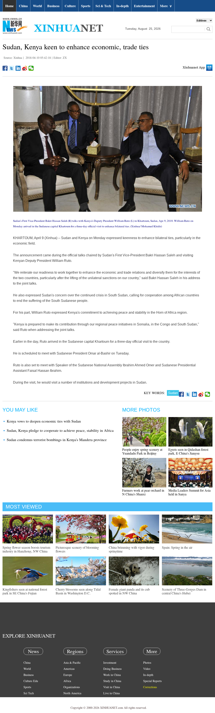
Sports (85, 5)
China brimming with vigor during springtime (131, 549)
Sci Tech (29, 693)
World (37, 5)
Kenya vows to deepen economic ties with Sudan (44, 421)
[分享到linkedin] (18, 68)
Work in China (112, 675)
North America (72, 693)
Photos (147, 663)
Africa (67, 681)
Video (146, 669)
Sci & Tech (103, 5)
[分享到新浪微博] (24, 68)
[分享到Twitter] (11, 68)
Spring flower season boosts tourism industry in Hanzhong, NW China (26, 549)
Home (9, 5)
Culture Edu (31, 681)
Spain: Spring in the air (177, 547)
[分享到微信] (31, 68)
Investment (109, 663)
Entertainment (144, 5)
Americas (69, 669)
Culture (70, 5)
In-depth (122, 5)
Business (53, 5)
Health (27, 699)
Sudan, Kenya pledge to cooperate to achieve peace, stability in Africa (60, 430)
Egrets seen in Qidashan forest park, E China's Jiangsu (188, 451)
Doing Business (112, 669)
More (166, 5)
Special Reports (152, 681)
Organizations (71, 687)
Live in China (111, 693)
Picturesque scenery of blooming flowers (77, 549)
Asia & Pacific (72, 663)
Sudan (173, 393)
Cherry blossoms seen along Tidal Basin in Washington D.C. (78, 591)
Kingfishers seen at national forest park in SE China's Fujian (25, 591)
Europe (67, 675)
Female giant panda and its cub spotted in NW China (129, 591)
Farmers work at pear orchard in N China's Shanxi (143, 492)
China (23, 5)
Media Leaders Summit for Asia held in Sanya (189, 492)
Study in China (112, 681)
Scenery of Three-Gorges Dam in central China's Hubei (184, 591)
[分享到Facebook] (5, 68)
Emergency (110, 699)
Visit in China (111, 687)
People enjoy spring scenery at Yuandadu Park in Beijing (142, 451)
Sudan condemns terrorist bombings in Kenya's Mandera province (57, 439)
